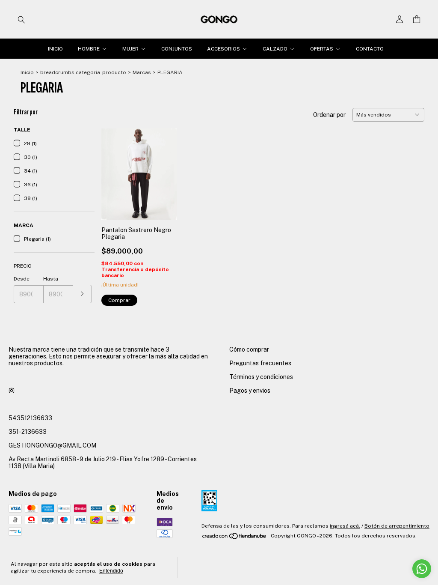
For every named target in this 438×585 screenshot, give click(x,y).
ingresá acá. (345, 526)
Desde (22, 279)
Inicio (27, 72)
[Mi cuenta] (399, 19)
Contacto (370, 49)
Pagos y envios (249, 390)
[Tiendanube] (234, 538)
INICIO (55, 49)
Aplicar (82, 294)
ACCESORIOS (223, 49)
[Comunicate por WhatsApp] (421, 568)
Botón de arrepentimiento (396, 526)
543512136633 (30, 418)
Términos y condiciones (261, 376)
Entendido (111, 571)
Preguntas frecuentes (260, 363)
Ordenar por (329, 114)
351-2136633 (28, 431)
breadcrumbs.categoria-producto (83, 72)
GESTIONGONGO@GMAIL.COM (52, 445)
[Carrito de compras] (416, 19)
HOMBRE (89, 49)
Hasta (50, 279)
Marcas (142, 72)
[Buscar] (21, 19)
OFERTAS (321, 49)
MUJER (130, 49)
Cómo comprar (249, 349)
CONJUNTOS (176, 49)
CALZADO (275, 49)
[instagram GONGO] (12, 390)
